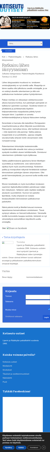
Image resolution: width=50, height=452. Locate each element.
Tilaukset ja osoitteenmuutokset (16, 374)
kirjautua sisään (19, 277)
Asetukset (34, 448)
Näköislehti (7, 378)
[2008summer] (25, 30)
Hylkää (21, 448)
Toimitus (5, 77)
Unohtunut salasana (13, 316)
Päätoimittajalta (14, 57)
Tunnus (8, 296)
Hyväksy (8, 448)
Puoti (5, 382)
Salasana (9, 301)
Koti (3, 57)
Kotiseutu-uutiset (10, 362)
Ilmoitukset (7, 370)
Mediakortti (7, 366)
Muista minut (10, 310)
